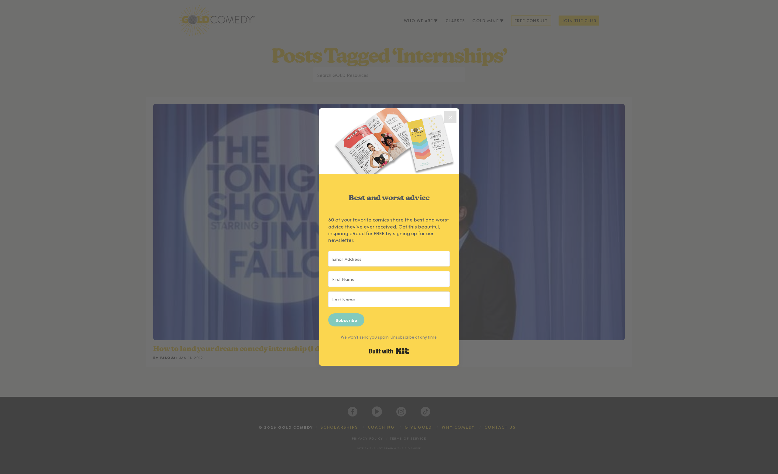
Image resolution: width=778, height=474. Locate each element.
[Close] (450, 117)
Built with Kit (389, 351)
